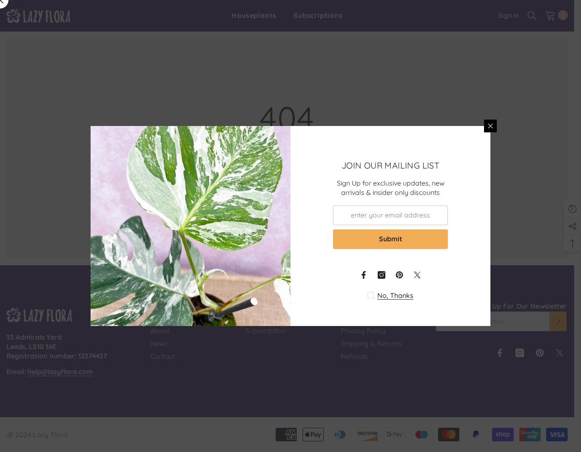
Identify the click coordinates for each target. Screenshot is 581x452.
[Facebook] (364, 275)
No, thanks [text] (395, 295)
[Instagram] (381, 275)
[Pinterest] (399, 275)
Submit (390, 239)
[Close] (490, 126)
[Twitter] (417, 275)
